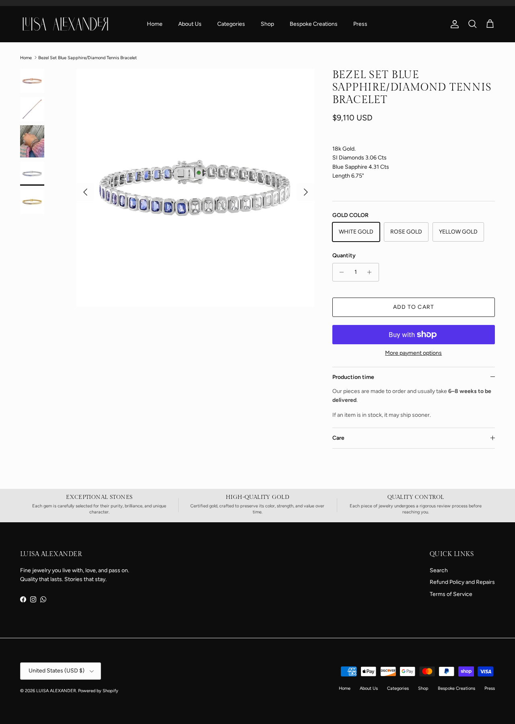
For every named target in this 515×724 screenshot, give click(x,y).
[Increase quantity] (372, 272)
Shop (267, 24)
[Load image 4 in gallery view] (195, 188)
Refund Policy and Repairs (462, 582)
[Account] (453, 24)
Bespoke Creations (314, 24)
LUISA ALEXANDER (56, 690)
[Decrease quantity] (340, 272)
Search (439, 570)
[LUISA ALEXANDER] (65, 23)
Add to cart (413, 307)
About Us (190, 24)
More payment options (413, 353)
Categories (231, 24)
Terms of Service (451, 594)
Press (360, 24)
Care (338, 437)
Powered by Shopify (98, 690)
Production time (353, 377)
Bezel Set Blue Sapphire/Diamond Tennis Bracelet (87, 57)
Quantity (344, 255)
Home (155, 24)
